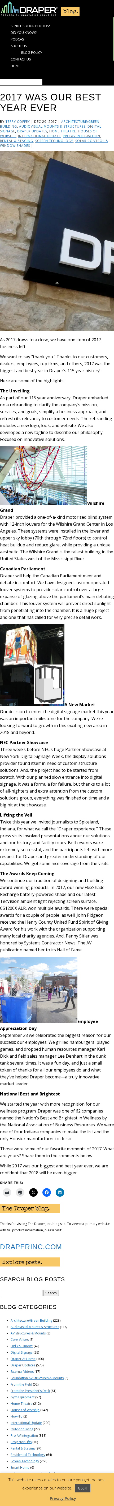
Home (15, 65)
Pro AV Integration (81, 136)
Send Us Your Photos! (30, 25)
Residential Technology (28, 1454)
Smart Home (20, 1467)
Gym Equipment (22, 1397)
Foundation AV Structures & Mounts (37, 1378)
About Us (19, 45)
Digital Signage (22, 1352)
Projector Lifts (21, 1442)
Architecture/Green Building (31, 1320)
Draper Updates (32, 131)
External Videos (22, 1371)
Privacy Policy (63, 1498)
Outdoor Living (22, 1429)
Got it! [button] (82, 1488)
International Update (39, 136)
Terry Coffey (18, 121)
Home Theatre (62, 131)
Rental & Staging (16, 141)
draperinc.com (31, 1247)
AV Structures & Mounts (28, 1333)
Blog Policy (31, 52)
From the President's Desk (30, 1391)
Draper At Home (23, 1359)
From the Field (21, 1384)
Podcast (18, 39)
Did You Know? (24, 32)
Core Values (20, 1339)
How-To (17, 1416)
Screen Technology (54, 141)
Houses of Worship (25, 1410)
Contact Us (21, 59)
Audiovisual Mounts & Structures (52, 126)
